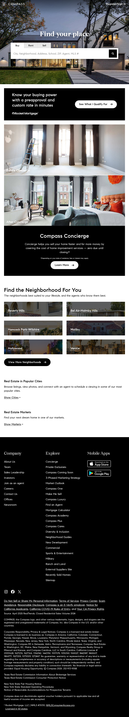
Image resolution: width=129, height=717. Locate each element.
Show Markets (12, 424)
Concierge (52, 461)
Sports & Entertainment (59, 553)
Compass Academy (57, 515)
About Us (9, 461)
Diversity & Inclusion (57, 531)
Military (50, 558)
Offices (8, 499)
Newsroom (10, 504)
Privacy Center (88, 600)
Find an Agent (54, 504)
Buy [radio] (17, 45)
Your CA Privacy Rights (90, 609)
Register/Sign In (116, 4)
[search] (113, 54)
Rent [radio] (30, 45)
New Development (57, 542)
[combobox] (60, 54)
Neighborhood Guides (59, 537)
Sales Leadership (14, 472)
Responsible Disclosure (31, 605)
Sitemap (50, 580)
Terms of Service (69, 600)
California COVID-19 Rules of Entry (50, 609)
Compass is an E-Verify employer (65, 605)
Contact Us (10, 494)
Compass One (54, 488)
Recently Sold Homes (58, 574)
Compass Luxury (56, 499)
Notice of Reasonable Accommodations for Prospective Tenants (37, 690)
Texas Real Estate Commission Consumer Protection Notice (35, 677)
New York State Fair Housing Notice (22, 683)
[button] (4, 4)
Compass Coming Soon (59, 472)
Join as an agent (14, 483)
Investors (9, 477)
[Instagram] (7, 591)
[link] (96, 104)
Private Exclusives (56, 467)
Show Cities (11, 397)
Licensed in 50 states (16, 708)
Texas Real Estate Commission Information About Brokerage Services (40, 674)
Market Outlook (55, 483)
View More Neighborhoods (24, 362)
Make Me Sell (53, 494)
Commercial (53, 547)
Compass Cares (55, 526)
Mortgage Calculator (58, 510)
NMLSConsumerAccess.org (60, 705)
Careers (8, 488)
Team (7, 467)
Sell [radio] (44, 45)
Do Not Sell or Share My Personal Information (31, 600)
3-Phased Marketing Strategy (63, 477)
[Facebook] (14, 591)
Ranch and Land (55, 564)
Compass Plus (54, 521)
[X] (20, 591)
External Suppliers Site (59, 569)
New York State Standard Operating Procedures (29, 687)
